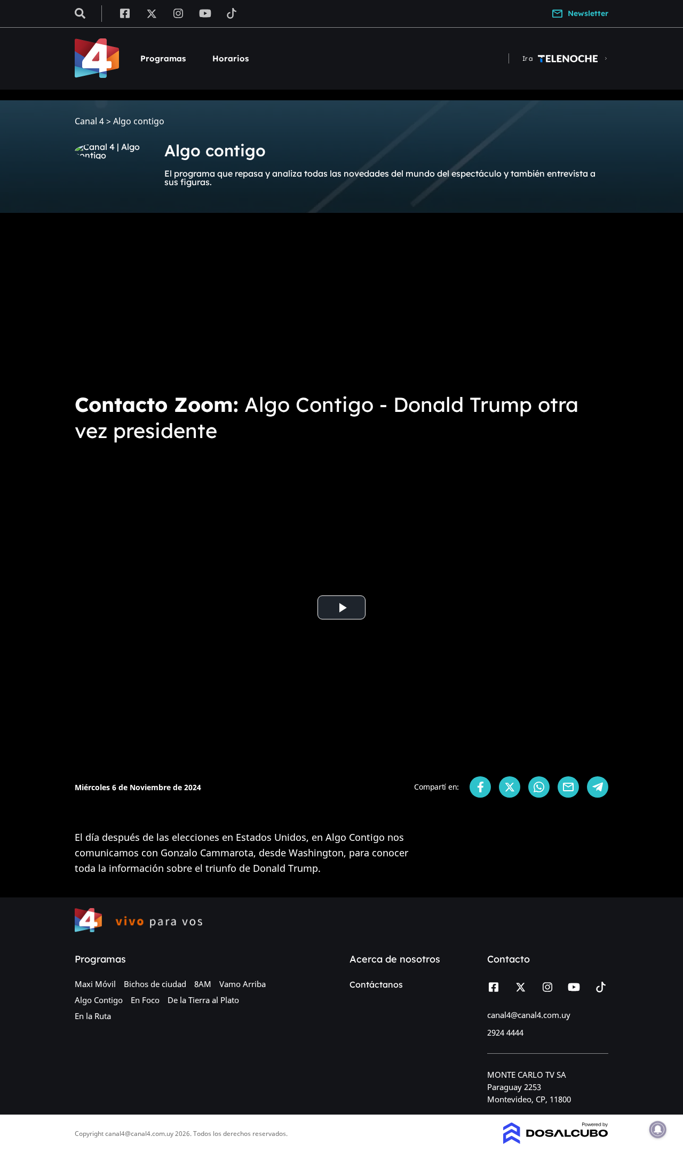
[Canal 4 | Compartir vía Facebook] (480, 787)
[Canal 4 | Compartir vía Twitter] (509, 787)
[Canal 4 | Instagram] (178, 12)
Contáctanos (376, 984)
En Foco (145, 1000)
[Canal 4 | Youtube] (205, 12)
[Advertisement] (341, 301)
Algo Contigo (99, 1000)
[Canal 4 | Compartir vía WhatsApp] (539, 787)
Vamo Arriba (242, 984)
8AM (202, 984)
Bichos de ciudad (155, 984)
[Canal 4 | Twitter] (151, 12)
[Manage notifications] (657, 1129)
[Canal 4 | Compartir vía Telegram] (597, 787)
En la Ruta (93, 1016)
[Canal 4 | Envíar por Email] (568, 787)
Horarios (230, 58)
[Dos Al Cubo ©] (555, 1140)
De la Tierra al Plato (203, 1000)
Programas (163, 58)
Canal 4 (89, 121)
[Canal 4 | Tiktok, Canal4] (232, 12)
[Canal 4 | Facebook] (124, 12)
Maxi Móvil (95, 984)
